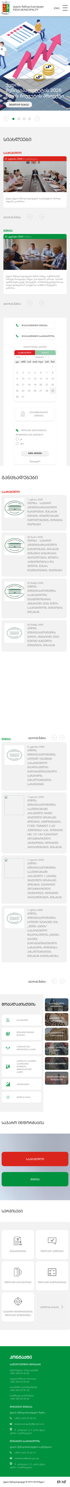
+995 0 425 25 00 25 (25, 1418)
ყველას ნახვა (12, 216)
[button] (13, 119)
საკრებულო (24, 352)
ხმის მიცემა (35, 453)
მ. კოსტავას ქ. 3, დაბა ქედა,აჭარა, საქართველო (28, 1466)
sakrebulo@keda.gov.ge (26, 1458)
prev (22, 357)
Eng (56, 8)
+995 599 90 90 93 (19, 1373)
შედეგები (35, 461)
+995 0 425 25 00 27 (25, 1452)
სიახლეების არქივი (35, 346)
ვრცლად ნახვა (19, 104)
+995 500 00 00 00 (19, 1381)
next (25, 357)
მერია (45, 352)
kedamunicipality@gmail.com (29, 1423)
